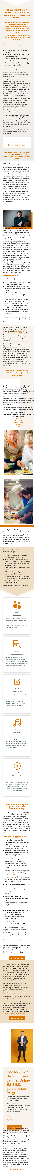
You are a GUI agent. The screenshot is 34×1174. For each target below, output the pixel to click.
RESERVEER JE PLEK (17, 958)
